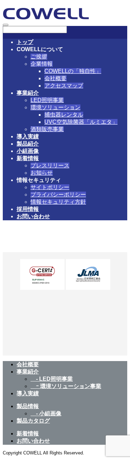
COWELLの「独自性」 (72, 71)
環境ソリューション (55, 107)
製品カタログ (33, 421)
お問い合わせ (33, 216)
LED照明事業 (47, 100)
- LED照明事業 (52, 379)
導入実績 (28, 136)
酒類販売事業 (47, 129)
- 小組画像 (46, 413)
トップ (25, 42)
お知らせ (42, 173)
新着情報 (28, 158)
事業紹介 (28, 93)
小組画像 (28, 151)
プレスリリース (50, 165)
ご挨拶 (39, 56)
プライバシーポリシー (58, 194)
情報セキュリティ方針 (58, 202)
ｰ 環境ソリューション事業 (66, 386)
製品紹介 (28, 144)
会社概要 (55, 78)
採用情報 (28, 209)
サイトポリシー (50, 187)
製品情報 (28, 406)
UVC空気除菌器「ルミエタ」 (81, 122)
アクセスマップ (63, 86)
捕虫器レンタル (63, 115)
